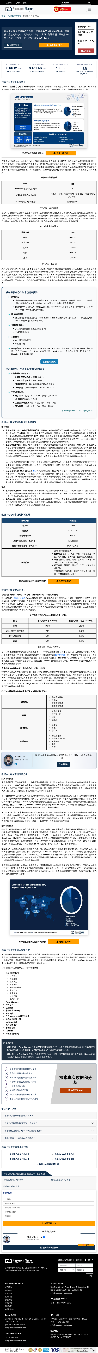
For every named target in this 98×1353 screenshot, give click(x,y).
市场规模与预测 (10, 1212)
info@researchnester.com (61, 1293)
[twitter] (92, 1259)
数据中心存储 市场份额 (64, 1159)
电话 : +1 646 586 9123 (60, 1322)
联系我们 (8, 1293)
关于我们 (9, 3)
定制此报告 (63, 764)
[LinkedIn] (16, 763)
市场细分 (8, 1216)
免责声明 (8, 1303)
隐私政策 (8, 1306)
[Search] (89, 2)
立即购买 (87, 51)
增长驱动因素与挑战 (12, 1208)
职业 (25, 3)
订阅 (90, 1276)
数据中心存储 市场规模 (19, 1154)
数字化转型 (60, 655)
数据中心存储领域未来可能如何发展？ (21, 1123)
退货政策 (8, 1300)
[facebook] (86, 1259)
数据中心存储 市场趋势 (19, 1159)
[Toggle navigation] (89, 9)
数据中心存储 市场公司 (49, 1164)
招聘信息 (8, 1290)
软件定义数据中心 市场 (13, 1179)
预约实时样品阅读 (66, 1247)
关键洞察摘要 (10, 1203)
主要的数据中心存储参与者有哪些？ (20, 1138)
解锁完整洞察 (50, 362)
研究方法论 (14, 45)
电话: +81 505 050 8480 (15, 1325)
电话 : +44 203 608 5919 (61, 1303)
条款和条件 (9, 1309)
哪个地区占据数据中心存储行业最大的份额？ (24, 1130)
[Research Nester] (19, 9)
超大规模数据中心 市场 (61, 1179)
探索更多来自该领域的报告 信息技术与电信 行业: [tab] (24, 1174)
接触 (18, 3)
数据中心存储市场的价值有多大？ (19, 1115)
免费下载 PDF (56, 45)
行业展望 (8, 1199)
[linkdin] (89, 1259)
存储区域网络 (19, 598)
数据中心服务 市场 (11, 1186)
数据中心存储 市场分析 (64, 1154)
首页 (3, 16)
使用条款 (8, 1297)
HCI (34, 471)
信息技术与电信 (14, 16)
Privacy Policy (82, 1351)
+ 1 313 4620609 (12, 1337)
